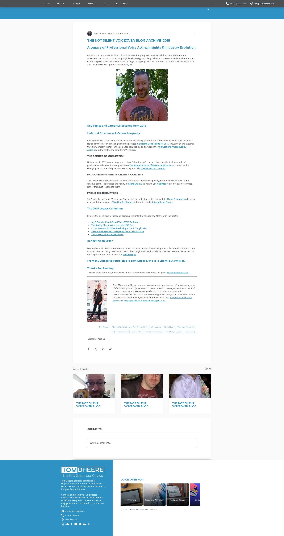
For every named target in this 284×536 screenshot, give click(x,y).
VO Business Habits (119, 332)
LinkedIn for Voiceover (154, 332)
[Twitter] (80, 524)
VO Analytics (156, 327)
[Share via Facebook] (88, 348)
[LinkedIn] (84, 524)
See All (208, 368)
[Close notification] (279, 518)
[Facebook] (71, 524)
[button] (76, 3)
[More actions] (195, 33)
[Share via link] (110, 348)
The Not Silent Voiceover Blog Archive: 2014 (88, 405)
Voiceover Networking (186, 327)
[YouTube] (76, 524)
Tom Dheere (104, 327)
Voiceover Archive (96, 338)
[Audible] (89, 524)
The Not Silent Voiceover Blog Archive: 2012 (184, 405)
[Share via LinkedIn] (103, 348)
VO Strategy (190, 332)
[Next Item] (196, 494)
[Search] (211, 4)
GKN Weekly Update (174, 332)
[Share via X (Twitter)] (96, 348)
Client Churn (169, 327)
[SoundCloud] (67, 524)
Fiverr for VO (136, 332)
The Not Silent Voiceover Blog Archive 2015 (129, 327)
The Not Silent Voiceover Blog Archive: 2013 (136, 405)
